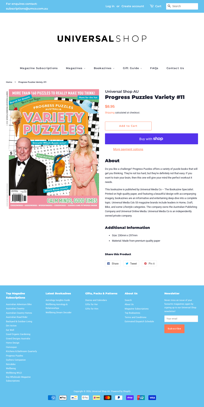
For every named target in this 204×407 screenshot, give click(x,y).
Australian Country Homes (19, 313)
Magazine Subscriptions (39, 68)
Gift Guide (131, 68)
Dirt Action (11, 325)
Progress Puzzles (14, 355)
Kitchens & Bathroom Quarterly (21, 351)
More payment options (128, 149)
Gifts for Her (91, 304)
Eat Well (10, 330)
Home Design (12, 343)
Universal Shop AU (101, 391)
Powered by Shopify (120, 391)
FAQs (154, 68)
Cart (158, 6)
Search (128, 300)
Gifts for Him (91, 308)
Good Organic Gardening (18, 334)
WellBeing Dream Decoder (59, 312)
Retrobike (11, 364)
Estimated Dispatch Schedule (139, 321)
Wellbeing (11, 368)
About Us (129, 304)
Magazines (75, 68)
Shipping (110, 112)
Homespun (11, 347)
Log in (110, 6)
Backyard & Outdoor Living (19, 321)
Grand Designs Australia (18, 338)
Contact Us (175, 68)
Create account (133, 6)
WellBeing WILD (14, 373)
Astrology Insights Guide (58, 300)
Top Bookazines (132, 313)
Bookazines (103, 68)
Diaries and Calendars (96, 300)
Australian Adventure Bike (19, 304)
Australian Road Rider (16, 317)
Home (9, 82)
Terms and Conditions (135, 317)
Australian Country (15, 308)
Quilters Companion (16, 360)
